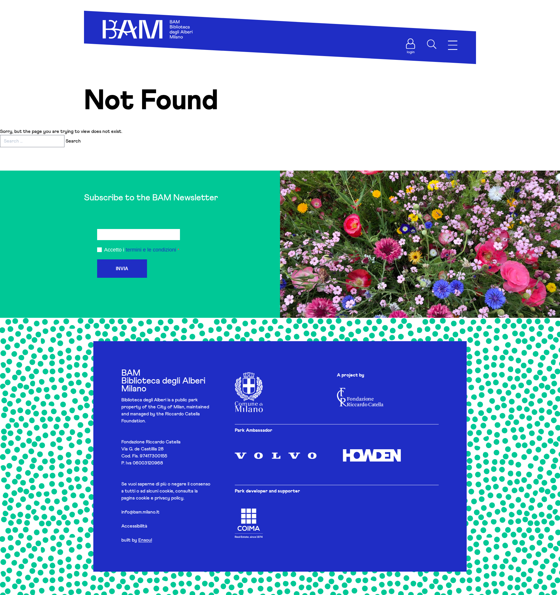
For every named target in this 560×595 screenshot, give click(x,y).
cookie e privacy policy (159, 498)
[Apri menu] (452, 45)
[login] (410, 44)
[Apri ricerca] (431, 44)
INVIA (122, 268)
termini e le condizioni (151, 250)
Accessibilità (134, 526)
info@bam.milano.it (140, 512)
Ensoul (145, 540)
